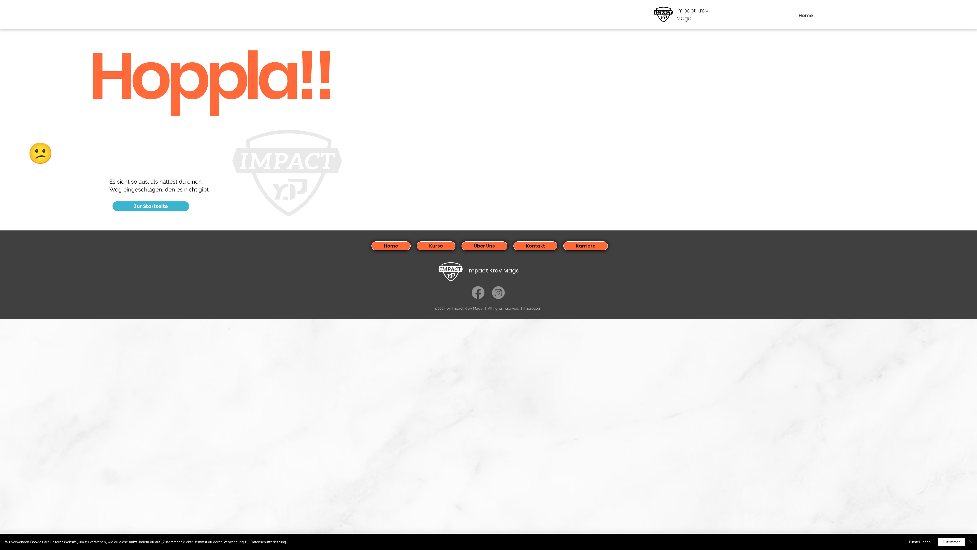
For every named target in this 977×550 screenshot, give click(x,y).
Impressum (533, 308)
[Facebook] (478, 292)
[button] (436, 245)
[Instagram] (498, 292)
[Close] (971, 542)
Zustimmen (951, 541)
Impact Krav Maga (493, 270)
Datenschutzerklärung (268, 541)
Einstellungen (920, 541)
